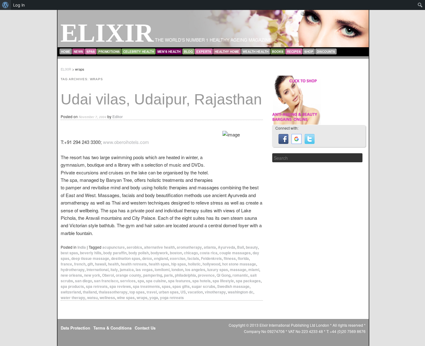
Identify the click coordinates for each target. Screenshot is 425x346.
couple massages (235, 253)
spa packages (248, 281)
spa (141, 281)
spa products (72, 286)
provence (206, 275)
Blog (188, 51)
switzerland (71, 292)
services (128, 281)
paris (168, 275)
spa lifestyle (223, 281)
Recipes (294, 51)
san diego (83, 281)
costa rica (208, 253)
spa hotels (201, 281)
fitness (230, 258)
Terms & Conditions (112, 328)
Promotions (109, 51)
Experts (203, 51)
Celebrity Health (138, 51)
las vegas (144, 269)
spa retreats (97, 286)
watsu (92, 297)
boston (176, 253)
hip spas (178, 264)
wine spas (126, 297)
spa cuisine (156, 281)
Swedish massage (233, 286)
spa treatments (146, 286)
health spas (159, 264)
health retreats (134, 264)
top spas (137, 292)
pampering (152, 275)
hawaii (100, 264)
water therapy (73, 297)
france (66, 264)
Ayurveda (226, 247)
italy (114, 269)
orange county (128, 275)
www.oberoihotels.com (126, 142)
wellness (107, 297)
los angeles (195, 269)
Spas (90, 51)
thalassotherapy (113, 292)
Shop (308, 51)
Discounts (326, 51)
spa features (179, 281)
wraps (142, 297)
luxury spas (217, 269)
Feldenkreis (211, 258)
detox (147, 258)
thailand (90, 292)
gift (90, 264)
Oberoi (108, 275)
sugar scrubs (203, 286)
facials (193, 258)
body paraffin (115, 253)
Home (65, 51)
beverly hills (90, 253)
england (161, 258)
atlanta (210, 247)
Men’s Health (168, 51)
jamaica (127, 269)
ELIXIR (107, 32)
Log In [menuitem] (19, 4)
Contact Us (145, 328)
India (81, 247)
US (183, 292)
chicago (191, 253)
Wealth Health (256, 51)
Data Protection (75, 328)
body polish (138, 253)
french (80, 264)
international (97, 269)
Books (277, 51)
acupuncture (113, 247)
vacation (195, 292)
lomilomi (162, 269)
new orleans (71, 275)
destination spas (125, 258)
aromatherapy (189, 247)
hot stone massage (239, 264)
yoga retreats (172, 297)
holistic (194, 264)
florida (243, 258)
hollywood (211, 264)
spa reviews (120, 286)
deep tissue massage (90, 258)
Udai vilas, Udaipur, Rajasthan (161, 99)
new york (92, 275)
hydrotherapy (73, 269)
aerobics (134, 247)
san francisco (106, 281)
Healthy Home (227, 51)
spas (166, 286)
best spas (69, 253)
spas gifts (181, 286)
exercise (177, 258)
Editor (117, 116)
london (177, 269)
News (78, 51)
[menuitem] (5, 5)
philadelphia (185, 275)
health (113, 264)
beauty (252, 247)
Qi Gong (224, 275)
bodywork (159, 253)
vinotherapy (215, 292)
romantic (240, 275)
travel (152, 292)
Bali (240, 247)
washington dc (240, 292)
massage (238, 269)
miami (253, 269)
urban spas (169, 292)
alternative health (159, 247)
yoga (153, 297)
